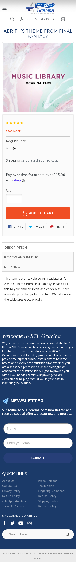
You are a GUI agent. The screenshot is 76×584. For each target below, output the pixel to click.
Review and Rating (21, 257)
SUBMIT (38, 458)
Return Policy (11, 496)
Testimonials (46, 486)
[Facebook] (4, 523)
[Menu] (4, 5)
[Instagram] (29, 523)
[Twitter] (12, 523)
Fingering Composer (51, 491)
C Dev (40, 558)
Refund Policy (47, 496)
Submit (67, 534)
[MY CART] (63, 18)
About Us (8, 480)
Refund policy (47, 506)
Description (15, 247)
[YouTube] (20, 523)
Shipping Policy (48, 501)
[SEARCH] (12, 18)
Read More (13, 131)
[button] (15, 123)
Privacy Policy (11, 491)
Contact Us (9, 486)
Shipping (13, 160)
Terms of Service (13, 506)
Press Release (47, 480)
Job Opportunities (14, 501)
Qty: (9, 190)
